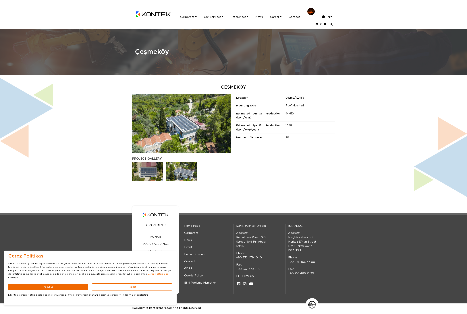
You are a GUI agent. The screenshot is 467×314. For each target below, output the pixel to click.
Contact (294, 17)
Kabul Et (48, 287)
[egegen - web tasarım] (312, 304)
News (259, 17)
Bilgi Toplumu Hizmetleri (200, 282)
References (238, 17)
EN (327, 17)
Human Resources (196, 254)
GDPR (188, 268)
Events (189, 247)
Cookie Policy (193, 275)
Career (274, 17)
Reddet (132, 287)
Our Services (212, 17)
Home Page (192, 226)
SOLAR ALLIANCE (156, 244)
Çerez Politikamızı (158, 274)
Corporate (187, 17)
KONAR (155, 236)
